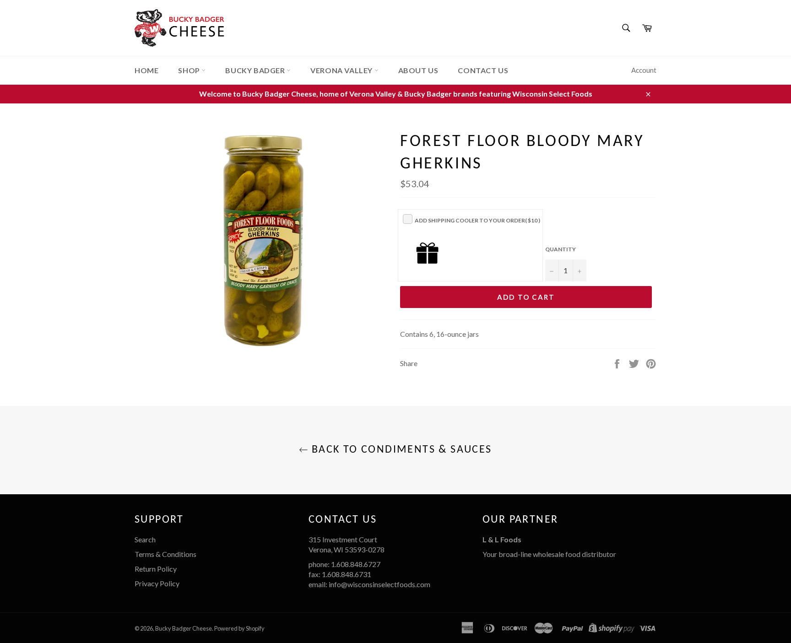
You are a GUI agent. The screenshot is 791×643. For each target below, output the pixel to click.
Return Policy (156, 568)
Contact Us (483, 70)
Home (146, 70)
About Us (418, 70)
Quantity (560, 249)
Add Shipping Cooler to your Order (477, 220)
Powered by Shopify (239, 628)
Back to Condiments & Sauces (400, 449)
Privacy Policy (157, 583)
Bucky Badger (256, 70)
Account (643, 70)
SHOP (189, 70)
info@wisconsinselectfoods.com (379, 584)
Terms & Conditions (165, 554)
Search (145, 539)
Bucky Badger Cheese (183, 628)
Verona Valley (342, 70)
